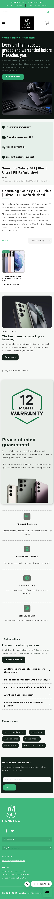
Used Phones (37, 732)
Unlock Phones (11, 739)
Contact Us (32, 5)
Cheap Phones (31, 739)
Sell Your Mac (10, 745)
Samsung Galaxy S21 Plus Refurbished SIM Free (11, 278)
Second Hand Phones (14, 732)
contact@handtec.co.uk (13, 861)
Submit (9, 787)
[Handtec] (27, 23)
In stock (6, 252)
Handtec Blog (43, 5)
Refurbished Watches (34, 745)
